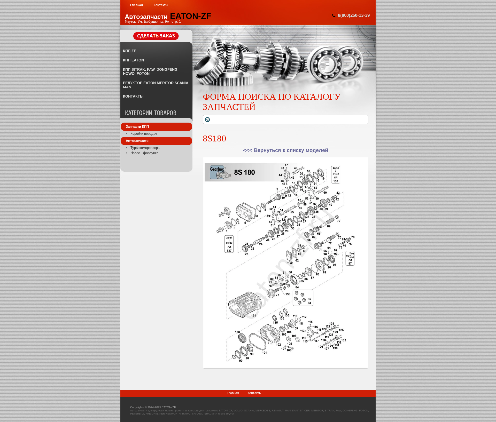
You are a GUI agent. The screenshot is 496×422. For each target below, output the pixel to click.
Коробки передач (143, 134)
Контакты (254, 393)
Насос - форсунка (144, 153)
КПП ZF (129, 51)
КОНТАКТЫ (133, 96)
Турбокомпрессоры (145, 148)
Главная (233, 393)
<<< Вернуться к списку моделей (285, 150)
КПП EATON (133, 60)
